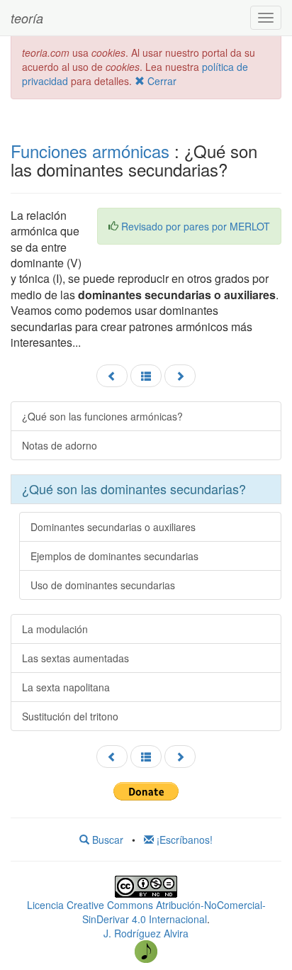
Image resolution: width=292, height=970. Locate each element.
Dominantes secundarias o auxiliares (113, 527)
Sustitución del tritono (70, 716)
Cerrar (160, 81)
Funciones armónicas (90, 150)
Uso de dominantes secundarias (102, 585)
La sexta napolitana (66, 687)
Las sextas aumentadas (75, 658)
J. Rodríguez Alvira (146, 933)
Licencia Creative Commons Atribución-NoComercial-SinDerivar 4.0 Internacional (146, 912)
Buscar (106, 839)
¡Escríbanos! (183, 839)
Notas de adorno (59, 445)
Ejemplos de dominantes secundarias (114, 556)
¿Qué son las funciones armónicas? (102, 416)
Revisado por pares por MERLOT (195, 226)
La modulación (55, 629)
